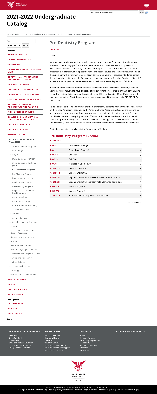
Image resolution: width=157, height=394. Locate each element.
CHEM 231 (55, 177)
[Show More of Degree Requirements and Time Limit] (7, 69)
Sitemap (113, 390)
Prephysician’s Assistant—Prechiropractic (24, 191)
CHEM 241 (55, 182)
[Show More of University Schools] (7, 289)
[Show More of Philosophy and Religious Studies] (9, 254)
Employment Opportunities (55, 345)
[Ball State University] (79, 371)
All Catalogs (15, 313)
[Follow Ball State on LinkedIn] (118, 342)
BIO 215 (54, 159)
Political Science (17, 262)
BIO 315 (54, 163)
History (13, 241)
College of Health (18, 129)
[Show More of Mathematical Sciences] (9, 245)
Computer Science (18, 218)
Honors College (16, 134)
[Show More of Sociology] (9, 270)
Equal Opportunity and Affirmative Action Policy (65, 390)
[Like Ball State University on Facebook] (118, 336)
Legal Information (90, 390)
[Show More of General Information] (7, 59)
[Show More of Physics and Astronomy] (9, 258)
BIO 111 (54, 145)
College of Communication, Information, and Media (23, 118)
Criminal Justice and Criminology (25, 222)
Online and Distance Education (21, 343)
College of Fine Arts (19, 124)
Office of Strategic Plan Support (57, 348)
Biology (68, 34)
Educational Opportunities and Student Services (23, 78)
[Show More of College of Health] (7, 129)
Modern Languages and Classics (25, 249)
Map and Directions (52, 335)
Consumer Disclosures (89, 345)
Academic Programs (18, 84)
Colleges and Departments (19, 348)
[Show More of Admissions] (7, 64)
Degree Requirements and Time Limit (24, 70)
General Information (19, 59)
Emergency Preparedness (90, 340)
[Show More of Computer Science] (9, 218)
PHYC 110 (54, 186)
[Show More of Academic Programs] (7, 84)
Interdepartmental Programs (24, 99)
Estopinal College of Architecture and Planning (23, 105)
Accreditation (16, 294)
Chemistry (15, 214)
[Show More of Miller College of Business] (7, 111)
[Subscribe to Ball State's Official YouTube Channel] (129, 336)
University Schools (18, 289)
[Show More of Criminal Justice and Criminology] (9, 222)
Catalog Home (15, 303)
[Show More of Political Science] (9, 262)
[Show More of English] (9, 226)
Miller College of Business (22, 112)
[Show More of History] (9, 241)
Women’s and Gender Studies (23, 274)
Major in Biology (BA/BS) (23, 159)
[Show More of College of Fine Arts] (7, 124)
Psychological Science (20, 266)
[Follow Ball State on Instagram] (135, 336)
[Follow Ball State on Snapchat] (123, 342)
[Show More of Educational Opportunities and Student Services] (7, 76)
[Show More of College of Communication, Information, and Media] (7, 116)
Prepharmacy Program (22, 182)
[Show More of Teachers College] (7, 279)
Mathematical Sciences (20, 245)
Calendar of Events (52, 338)
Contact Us (49, 340)
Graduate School (15, 338)
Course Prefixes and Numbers (23, 94)
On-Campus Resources (54, 350)
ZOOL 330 (55, 195)
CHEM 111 (55, 168)
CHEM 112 (55, 172)
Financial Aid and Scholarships (20, 345)
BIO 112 (54, 150)
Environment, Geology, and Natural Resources (22, 231)
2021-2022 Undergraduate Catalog (20, 34)
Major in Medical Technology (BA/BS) (25, 164)
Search (25, 45)
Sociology (14, 270)
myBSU (83, 335)
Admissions (14, 64)
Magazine (84, 348)
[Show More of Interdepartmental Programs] (7, 99)
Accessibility (85, 343)
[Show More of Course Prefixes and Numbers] (7, 94)
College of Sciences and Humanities (49, 34)
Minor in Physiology (21, 201)
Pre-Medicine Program (22, 174)
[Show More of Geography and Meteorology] (9, 237)
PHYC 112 (54, 191)
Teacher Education (20, 209)
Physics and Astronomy (21, 258)
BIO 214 (54, 154)
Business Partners (87, 338)
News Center (85, 350)
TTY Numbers (104, 390)
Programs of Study (18, 54)
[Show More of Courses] (7, 284)
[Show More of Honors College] (7, 134)
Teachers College (17, 279)
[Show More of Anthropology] (9, 151)
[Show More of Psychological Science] (9, 266)
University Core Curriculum (23, 89)
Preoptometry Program (22, 178)
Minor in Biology (19, 197)
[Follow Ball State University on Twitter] (123, 336)
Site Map (12, 308)
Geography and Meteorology (23, 237)
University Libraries (52, 343)
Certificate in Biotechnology (25, 205)
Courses (12, 284)
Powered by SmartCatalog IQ (128, 390)
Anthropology (16, 150)
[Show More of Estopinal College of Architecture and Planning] (7, 104)
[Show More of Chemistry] (9, 214)
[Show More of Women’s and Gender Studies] (9, 274)
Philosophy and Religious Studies (25, 254)
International (14, 340)
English (13, 226)
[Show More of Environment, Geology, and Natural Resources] (9, 230)
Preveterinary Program (22, 186)
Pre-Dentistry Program (23, 170)
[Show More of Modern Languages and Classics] (9, 249)
